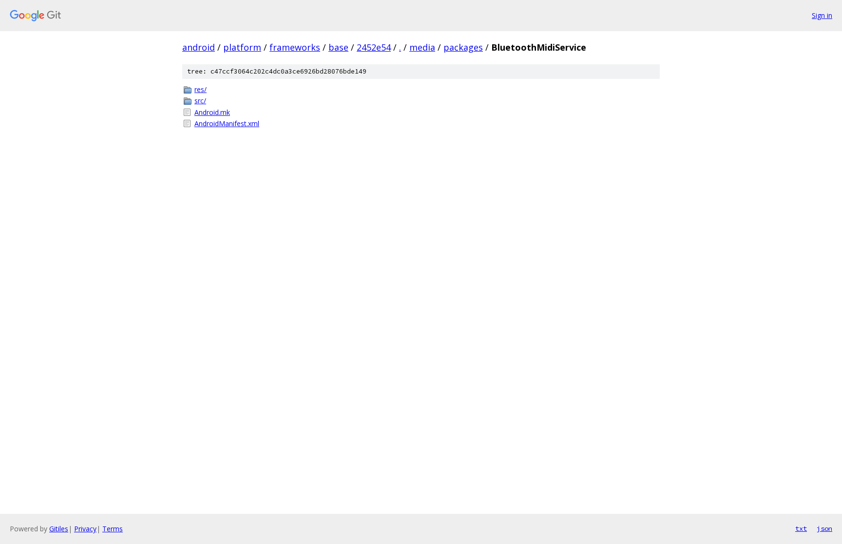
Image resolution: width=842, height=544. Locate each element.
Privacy (85, 528)
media (422, 47)
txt (801, 528)
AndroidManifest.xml (226, 123)
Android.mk (212, 112)
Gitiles (58, 528)
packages (463, 47)
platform (242, 47)
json (824, 528)
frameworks (294, 47)
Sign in (822, 15)
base (338, 47)
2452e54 (374, 47)
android (198, 47)
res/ (200, 89)
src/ (200, 100)
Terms (112, 528)
